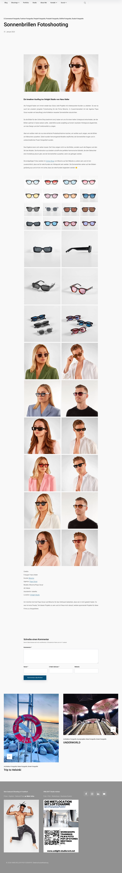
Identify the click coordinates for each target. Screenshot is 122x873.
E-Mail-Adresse (54, 667)
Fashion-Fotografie (26, 19)
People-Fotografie (39, 19)
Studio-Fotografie (77, 19)
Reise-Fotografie (22, 766)
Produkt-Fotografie (52, 19)
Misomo (31, 578)
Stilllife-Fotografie (65, 19)
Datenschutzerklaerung (40, 863)
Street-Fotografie (33, 766)
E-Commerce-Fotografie (12, 19)
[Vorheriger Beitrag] (31, 728)
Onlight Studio (35, 595)
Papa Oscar (33, 581)
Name (26, 667)
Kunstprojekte (81, 739)
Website (77, 667)
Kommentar (28, 647)
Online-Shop (50, 161)
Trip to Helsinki (12, 769)
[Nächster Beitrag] (90, 714)
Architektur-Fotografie (10, 766)
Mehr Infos (30, 796)
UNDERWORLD (71, 742)
